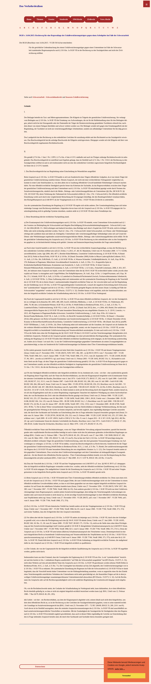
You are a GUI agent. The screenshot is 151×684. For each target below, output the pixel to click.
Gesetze (51, 19)
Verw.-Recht (105, 19)
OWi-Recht (77, 19)
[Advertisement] (76, 78)
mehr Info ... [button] (120, 669)
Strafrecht (64, 19)
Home (29, 19)
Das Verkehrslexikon (31, 6)
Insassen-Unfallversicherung (77, 97)
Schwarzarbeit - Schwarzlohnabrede (47, 97)
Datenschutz (40, 667)
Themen (40, 19)
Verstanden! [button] (126, 676)
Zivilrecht (91, 19)
